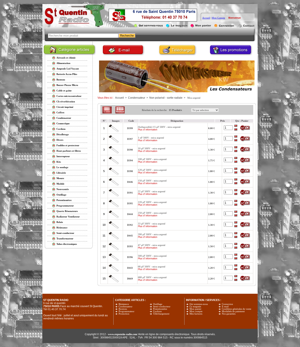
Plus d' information (147, 129)
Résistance (124, 304)
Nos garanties (228, 314)
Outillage (157, 304)
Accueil (206, 17)
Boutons (123, 309)
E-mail (225, 306)
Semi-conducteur (161, 306)
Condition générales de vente (236, 309)
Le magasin (195, 306)
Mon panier (195, 309)
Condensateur (125, 306)
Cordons (157, 311)
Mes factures (196, 314)
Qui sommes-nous (199, 304)
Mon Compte (218, 17)
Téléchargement (161, 314)
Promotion (124, 314)
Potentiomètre (160, 309)
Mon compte (196, 311)
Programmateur (126, 311)
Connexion (227, 304)
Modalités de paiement (233, 311)
